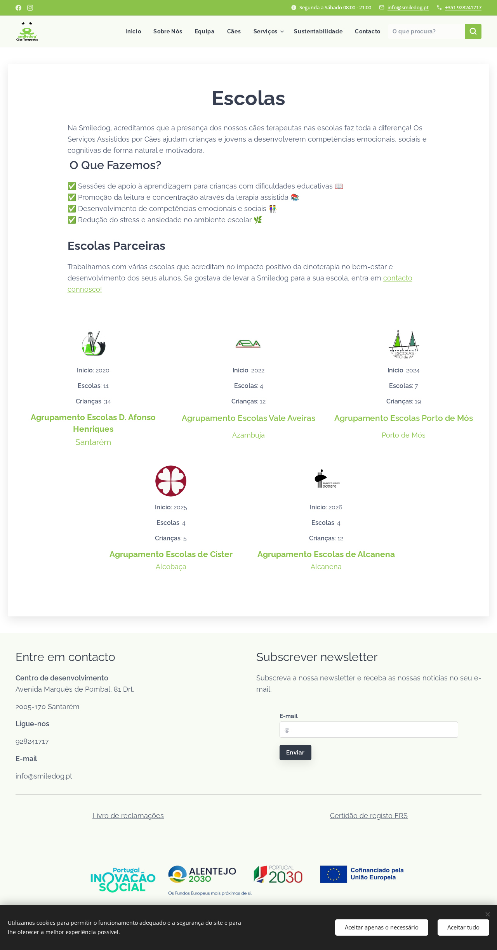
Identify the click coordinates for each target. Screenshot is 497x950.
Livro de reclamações (128, 816)
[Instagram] (30, 7)
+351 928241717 (463, 7)
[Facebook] (18, 7)
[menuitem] (135, 31)
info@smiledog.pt (408, 7)
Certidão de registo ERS (369, 816)
